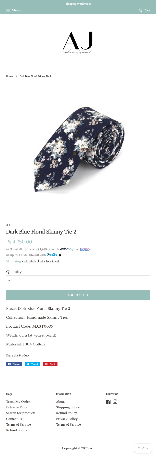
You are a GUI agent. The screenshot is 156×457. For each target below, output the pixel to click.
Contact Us (14, 419)
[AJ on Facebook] (108, 402)
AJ (91, 448)
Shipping (13, 261)
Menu (16, 10)
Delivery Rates (16, 407)
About (60, 402)
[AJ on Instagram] (115, 402)
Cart (147, 10)
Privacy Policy (67, 419)
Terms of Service (18, 424)
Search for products (20, 413)
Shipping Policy (68, 407)
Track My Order (18, 402)
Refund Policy (66, 413)
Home (9, 76)
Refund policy (16, 430)
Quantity (14, 272)
